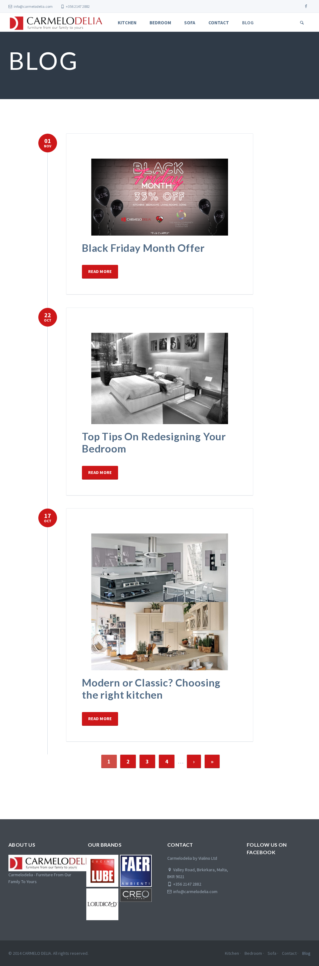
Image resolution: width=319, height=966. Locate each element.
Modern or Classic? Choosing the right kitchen (151, 688)
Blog (248, 23)
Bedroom (160, 23)
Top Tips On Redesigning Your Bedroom (154, 442)
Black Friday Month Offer (143, 247)
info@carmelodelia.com (33, 6)
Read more (100, 271)
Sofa (189, 23)
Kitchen (127, 23)
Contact (218, 23)
